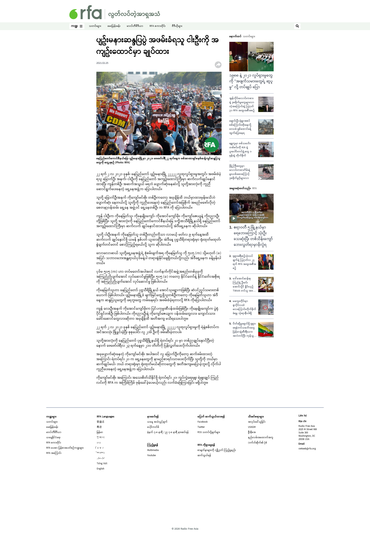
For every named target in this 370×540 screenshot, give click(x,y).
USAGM (252, 427)
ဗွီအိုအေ (252, 432)
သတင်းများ (95, 26)
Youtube (151, 455)
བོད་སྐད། (101, 453)
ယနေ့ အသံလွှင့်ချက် (157, 422)
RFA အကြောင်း (53, 453)
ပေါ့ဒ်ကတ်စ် (153, 427)
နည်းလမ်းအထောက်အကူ (260, 438)
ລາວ (99, 443)
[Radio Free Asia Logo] (114, 12)
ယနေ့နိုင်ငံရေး (53, 438)
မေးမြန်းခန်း (114, 26)
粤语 (99, 427)
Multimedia (153, 450)
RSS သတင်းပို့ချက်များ (209, 432)
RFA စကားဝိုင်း (158, 26)
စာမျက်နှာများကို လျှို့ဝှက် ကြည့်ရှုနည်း (217, 450)
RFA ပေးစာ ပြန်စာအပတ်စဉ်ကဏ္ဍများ (65, 448)
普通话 (100, 422)
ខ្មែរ (100, 448)
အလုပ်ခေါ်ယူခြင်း (257, 422)
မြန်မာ (100, 432)
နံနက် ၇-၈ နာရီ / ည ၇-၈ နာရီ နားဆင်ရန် (168, 432)
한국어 (100, 438)
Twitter (201, 427)
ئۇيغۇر (101, 458)
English (100, 469)
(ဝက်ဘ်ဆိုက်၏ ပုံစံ (257, 443)
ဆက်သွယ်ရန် (204, 455)
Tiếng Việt (102, 464)
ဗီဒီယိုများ (177, 26)
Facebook (203, 422)
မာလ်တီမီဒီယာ (135, 26)
